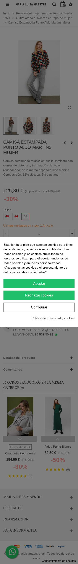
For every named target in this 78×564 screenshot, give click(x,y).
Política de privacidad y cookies (53, 318)
